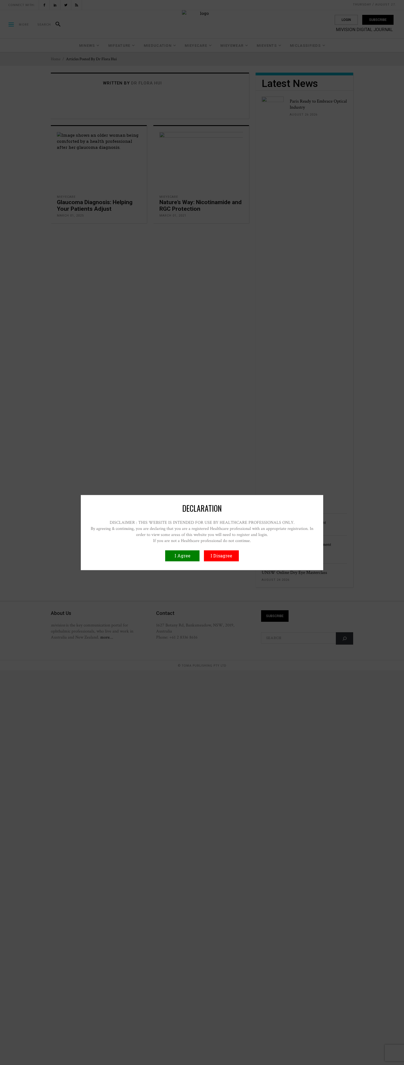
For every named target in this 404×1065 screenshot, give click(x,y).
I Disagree (221, 555)
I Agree (182, 555)
